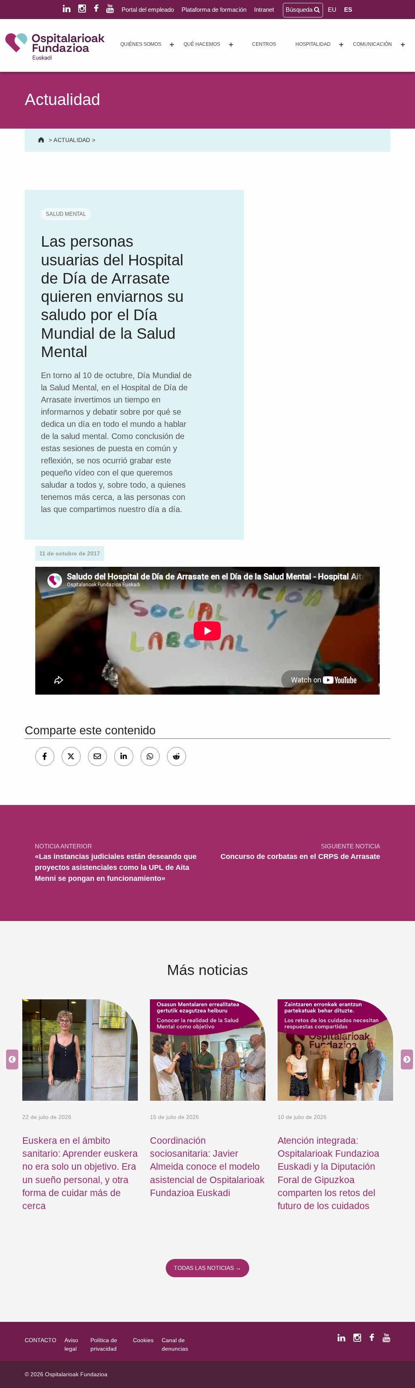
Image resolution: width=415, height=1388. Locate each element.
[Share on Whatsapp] (150, 756)
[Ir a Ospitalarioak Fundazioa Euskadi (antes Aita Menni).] (42, 140)
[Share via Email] (97, 756)
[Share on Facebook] (44, 756)
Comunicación (372, 44)
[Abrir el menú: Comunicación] (403, 44)
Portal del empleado (148, 9)
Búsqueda (300, 9)
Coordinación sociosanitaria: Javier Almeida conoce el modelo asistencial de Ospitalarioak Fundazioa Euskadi (207, 1166)
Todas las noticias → (207, 1268)
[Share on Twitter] (71, 756)
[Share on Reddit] (176, 756)
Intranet (264, 9)
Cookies (143, 1340)
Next (405, 1059)
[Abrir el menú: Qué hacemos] (231, 44)
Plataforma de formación (214, 9)
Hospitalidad (313, 44)
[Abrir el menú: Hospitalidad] (341, 44)
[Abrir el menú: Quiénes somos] (172, 44)
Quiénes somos (140, 44)
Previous (10, 1059)
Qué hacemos (202, 44)
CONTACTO (40, 1340)
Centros (264, 44)
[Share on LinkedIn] (123, 756)
